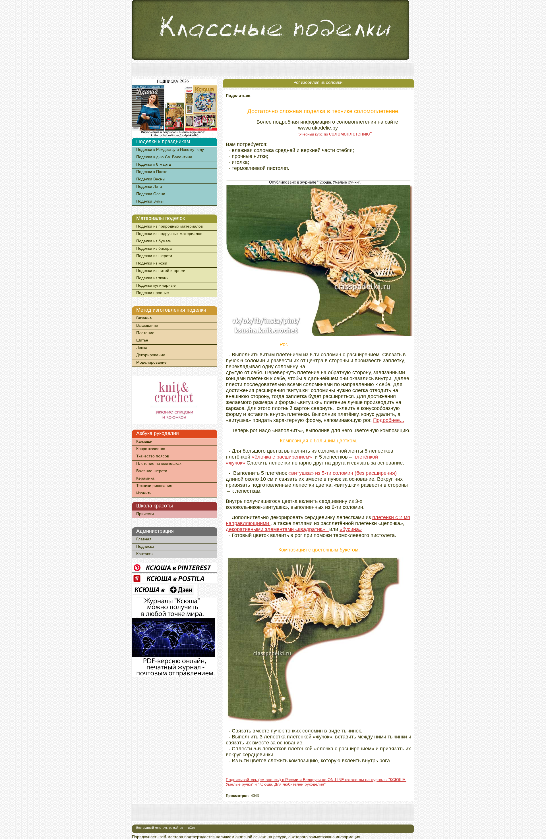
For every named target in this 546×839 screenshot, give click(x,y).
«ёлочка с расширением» (282, 457)
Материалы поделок (160, 218)
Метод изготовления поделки (171, 310)
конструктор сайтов (169, 827)
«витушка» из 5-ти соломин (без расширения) (342, 473)
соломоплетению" (351, 134)
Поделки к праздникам (163, 141)
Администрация (155, 531)
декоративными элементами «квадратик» (277, 529)
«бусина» (351, 529)
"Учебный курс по (313, 134)
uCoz (191, 827)
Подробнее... (388, 420)
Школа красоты (154, 506)
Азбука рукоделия (157, 433)
